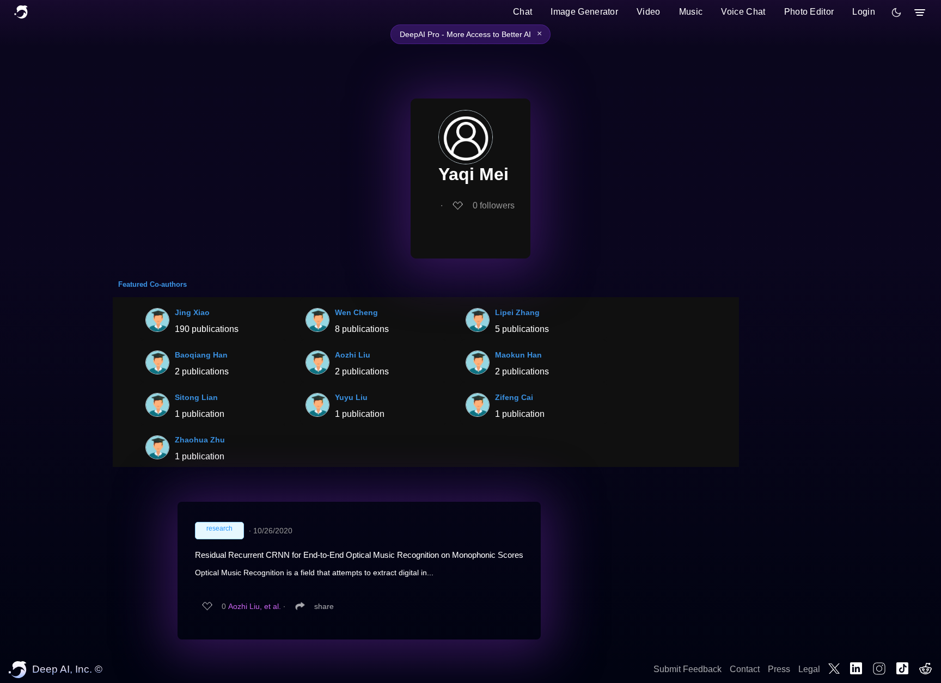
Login (863, 11)
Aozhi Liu (352, 354)
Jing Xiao (192, 312)
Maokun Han (518, 354)
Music (691, 11)
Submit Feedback (687, 669)
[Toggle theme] (896, 12)
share (324, 606)
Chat (522, 11)
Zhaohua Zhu (200, 439)
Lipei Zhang (517, 312)
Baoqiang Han (201, 354)
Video (649, 11)
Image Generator (584, 11)
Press (779, 669)
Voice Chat (743, 11)
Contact (745, 669)
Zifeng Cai (514, 397)
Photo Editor (809, 11)
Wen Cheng (356, 312)
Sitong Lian (196, 397)
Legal (809, 669)
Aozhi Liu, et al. (254, 606)
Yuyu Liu (351, 397)
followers (494, 205)
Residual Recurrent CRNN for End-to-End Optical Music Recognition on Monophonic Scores (359, 554)
